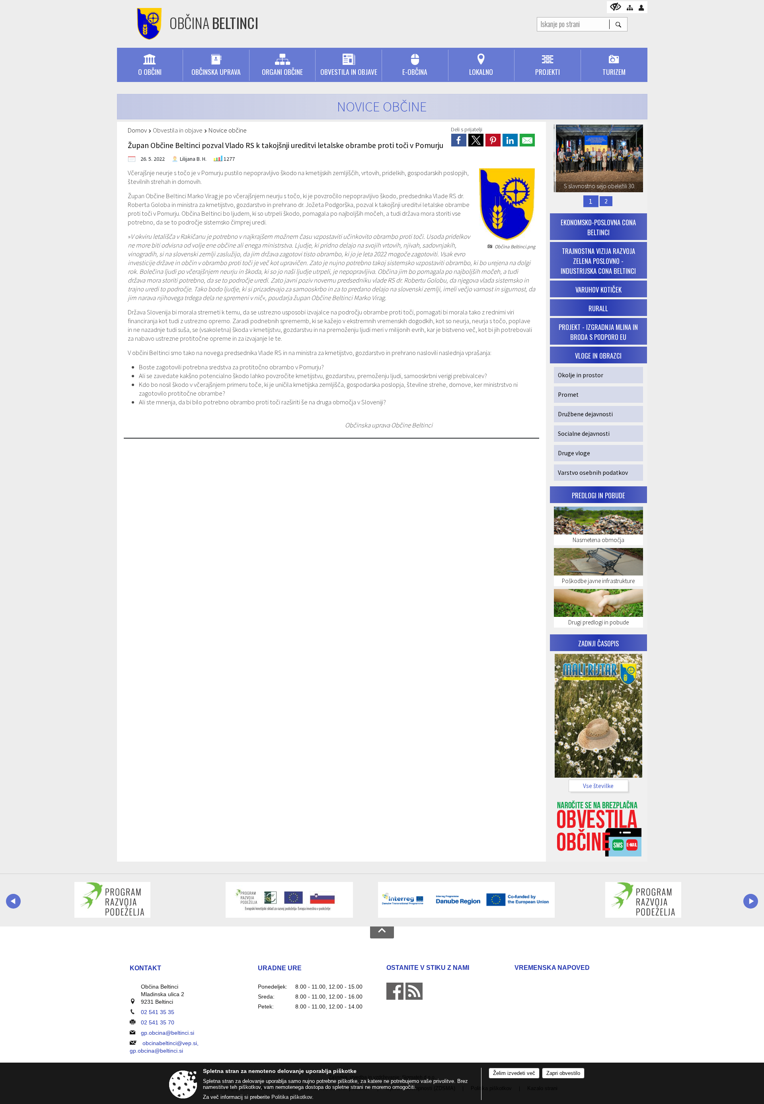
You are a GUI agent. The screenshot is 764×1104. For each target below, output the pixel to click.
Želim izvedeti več (514, 1073)
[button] (13, 901)
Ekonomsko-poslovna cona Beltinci (598, 227)
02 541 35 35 (157, 1012)
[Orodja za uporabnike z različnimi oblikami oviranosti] (615, 6)
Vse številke (598, 786)
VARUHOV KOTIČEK (598, 290)
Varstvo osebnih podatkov (593, 472)
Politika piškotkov (291, 1097)
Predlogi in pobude (598, 495)
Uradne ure (280, 968)
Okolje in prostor (580, 375)
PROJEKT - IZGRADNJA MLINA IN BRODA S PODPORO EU (598, 332)
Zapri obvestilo (563, 1073)
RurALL (598, 308)
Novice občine (228, 130)
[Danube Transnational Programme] (466, 900)
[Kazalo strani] (630, 8)
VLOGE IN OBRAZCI (598, 356)
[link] (459, 140)
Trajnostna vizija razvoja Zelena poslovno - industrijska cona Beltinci (598, 261)
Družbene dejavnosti (585, 414)
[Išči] (618, 24)
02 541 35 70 (157, 1022)
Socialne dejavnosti (584, 433)
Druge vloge (574, 453)
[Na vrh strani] (382, 932)
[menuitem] (150, 65)
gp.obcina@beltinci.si (167, 1033)
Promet (568, 394)
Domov (137, 130)
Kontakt (145, 968)
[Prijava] (641, 8)
